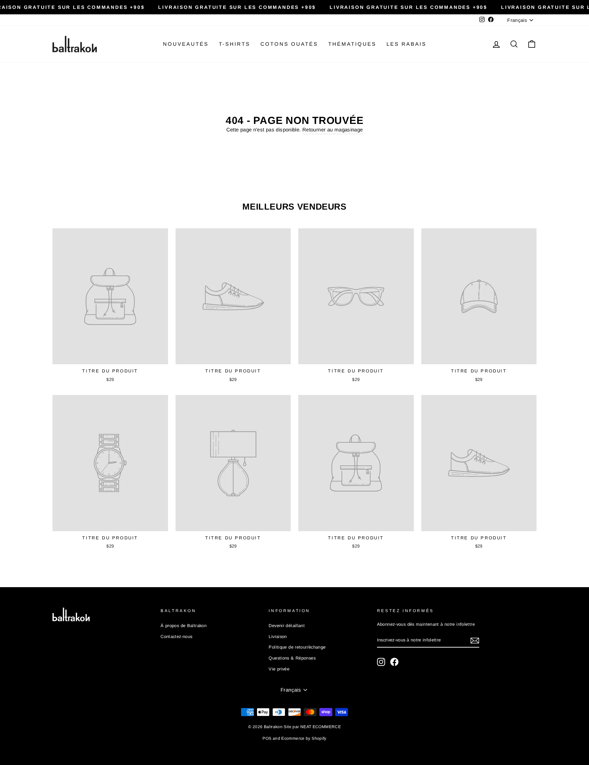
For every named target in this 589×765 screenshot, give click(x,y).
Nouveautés (186, 44)
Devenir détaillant (287, 625)
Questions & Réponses (292, 658)
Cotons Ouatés (289, 44)
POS (266, 738)
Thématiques (352, 44)
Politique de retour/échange (297, 647)
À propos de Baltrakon (184, 625)
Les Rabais (406, 44)
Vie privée (279, 668)
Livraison (278, 636)
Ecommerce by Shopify (304, 738)
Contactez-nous (176, 636)
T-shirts (234, 44)
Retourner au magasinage (332, 129)
